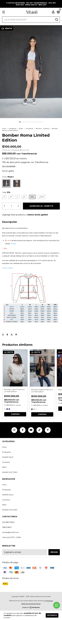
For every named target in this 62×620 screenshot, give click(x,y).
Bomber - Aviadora (42, 128)
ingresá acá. (49, 601)
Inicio (4, 128)
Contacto (6, 462)
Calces (13, 243)
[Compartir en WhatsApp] (3, 334)
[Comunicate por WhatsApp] (56, 605)
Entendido (52, 615)
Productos (6, 452)
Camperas (29, 128)
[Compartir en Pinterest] (16, 334)
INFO (4, 467)
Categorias (12, 128)
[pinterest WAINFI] (48, 430)
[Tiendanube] (31, 607)
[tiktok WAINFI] (39, 430)
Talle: (6, 192)
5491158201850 (8, 522)
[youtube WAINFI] (31, 430)
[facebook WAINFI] (23, 430)
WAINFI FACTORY (9, 472)
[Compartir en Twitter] (12, 334)
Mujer (21, 128)
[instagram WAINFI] (14, 430)
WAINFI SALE (7, 457)
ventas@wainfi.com (10, 532)
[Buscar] (56, 19)
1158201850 (7, 527)
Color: (8, 177)
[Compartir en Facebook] (7, 334)
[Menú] (4, 12)
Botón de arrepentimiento (31, 604)
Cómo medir (7, 268)
